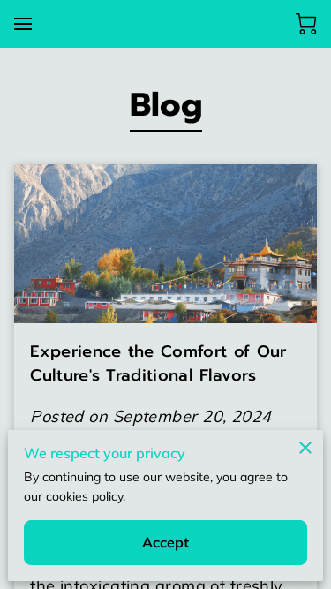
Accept (166, 542)
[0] (306, 23)
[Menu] (23, 24)
